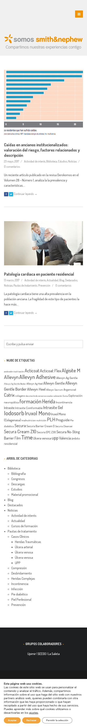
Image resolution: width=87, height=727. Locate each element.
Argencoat (70, 389)
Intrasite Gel (53, 407)
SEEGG (42, 654)
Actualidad (52, 280)
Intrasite (9, 408)
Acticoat (32, 370)
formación (30, 401)
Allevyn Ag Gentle (67, 378)
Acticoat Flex (50, 370)
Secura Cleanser (64, 426)
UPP (17, 563)
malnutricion (29, 420)
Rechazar (31, 720)
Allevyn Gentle (54, 383)
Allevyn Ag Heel (35, 383)
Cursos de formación (24, 526)
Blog (61, 280)
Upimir (32, 654)
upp (55, 437)
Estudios (62, 161)
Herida (48, 401)
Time (27, 437)
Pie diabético (19, 594)
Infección (17, 589)
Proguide (63, 419)
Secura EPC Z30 (46, 432)
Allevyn (11, 377)
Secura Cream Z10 (20, 431)
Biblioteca (51, 161)
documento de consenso (36, 395)
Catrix (9, 395)
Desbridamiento (21, 573)
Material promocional (24, 495)
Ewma (65, 395)
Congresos (18, 479)
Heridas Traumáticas (28, 542)
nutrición (41, 420)
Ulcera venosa (42, 438)
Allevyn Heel (36, 389)
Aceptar (12, 720)
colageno (20, 395)
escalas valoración (54, 395)
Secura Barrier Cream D (41, 426)
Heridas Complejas (23, 578)
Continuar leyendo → (25, 194)
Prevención (44, 285)
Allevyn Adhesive (37, 376)
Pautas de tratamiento (25, 285)
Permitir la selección (57, 720)
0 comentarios (12, 166)
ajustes (33, 713)
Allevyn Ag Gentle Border (15, 383)
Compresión (19, 568)
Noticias (72, 161)
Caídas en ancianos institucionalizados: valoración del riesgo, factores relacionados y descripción (42, 150)
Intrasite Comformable (29, 408)
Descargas (18, 484)
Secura (20, 425)
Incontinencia (64, 402)
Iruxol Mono (38, 413)
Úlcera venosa (24, 552)
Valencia (65, 438)
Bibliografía (18, 474)
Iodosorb (14, 413)
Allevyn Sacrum (54, 389)
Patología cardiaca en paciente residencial (39, 274)
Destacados (71, 280)
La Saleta (54, 654)
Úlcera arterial (24, 547)
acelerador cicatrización (14, 371)
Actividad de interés (34, 161)
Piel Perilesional (21, 599)
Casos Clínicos (20, 537)
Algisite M (71, 370)
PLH (51, 419)
